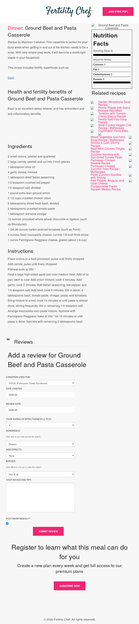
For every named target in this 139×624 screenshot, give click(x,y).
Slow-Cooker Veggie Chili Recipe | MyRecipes (115, 126)
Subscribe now (70, 586)
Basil (11, 78)
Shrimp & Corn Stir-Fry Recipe (105, 144)
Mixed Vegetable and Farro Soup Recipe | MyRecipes (108, 138)
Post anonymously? (18, 519)
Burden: (11, 461)
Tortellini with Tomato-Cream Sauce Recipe (112, 114)
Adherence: (13, 431)
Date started (14, 389)
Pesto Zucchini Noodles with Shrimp (106, 176)
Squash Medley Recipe (106, 189)
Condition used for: (18, 377)
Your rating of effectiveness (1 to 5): (29, 419)
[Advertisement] (48, 133)
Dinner (15, 27)
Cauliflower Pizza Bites (113, 131)
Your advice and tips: (19, 480)
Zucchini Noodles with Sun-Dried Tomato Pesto (106, 155)
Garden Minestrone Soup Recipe (114, 103)
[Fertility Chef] (69, 11)
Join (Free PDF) (118, 11)
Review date (13, 404)
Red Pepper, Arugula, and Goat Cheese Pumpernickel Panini (107, 183)
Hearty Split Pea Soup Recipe (112, 120)
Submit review (48, 531)
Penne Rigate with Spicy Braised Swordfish (114, 109)
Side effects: (14, 450)
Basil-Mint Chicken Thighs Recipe (108, 150)
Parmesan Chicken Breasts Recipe (103, 161)
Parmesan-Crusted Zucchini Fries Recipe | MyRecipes (105, 169)
